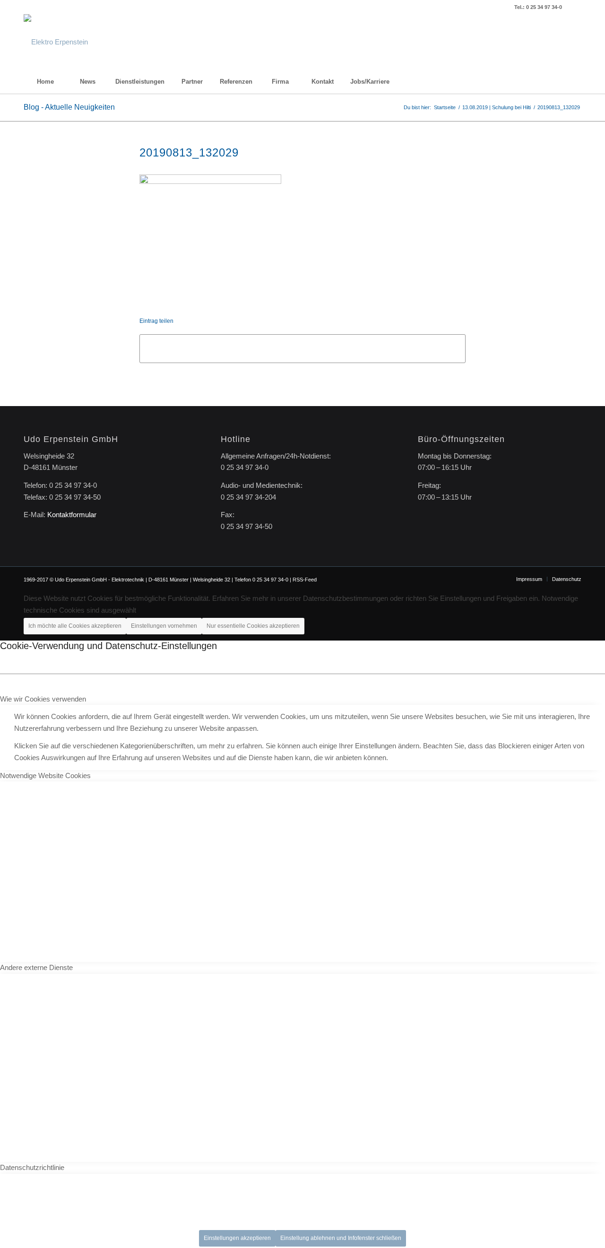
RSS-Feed (305, 579)
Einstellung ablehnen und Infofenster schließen (340, 1238)
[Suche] (560, 82)
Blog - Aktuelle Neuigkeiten (69, 107)
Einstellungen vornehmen (164, 626)
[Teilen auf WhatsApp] (302, 349)
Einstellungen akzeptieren (237, 1238)
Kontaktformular (71, 515)
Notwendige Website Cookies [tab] (45, 775)
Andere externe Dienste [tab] (36, 967)
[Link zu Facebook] (574, 7)
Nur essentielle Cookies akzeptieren (253, 626)
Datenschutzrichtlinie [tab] (32, 1167)
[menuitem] (45, 82)
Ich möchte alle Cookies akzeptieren (74, 626)
